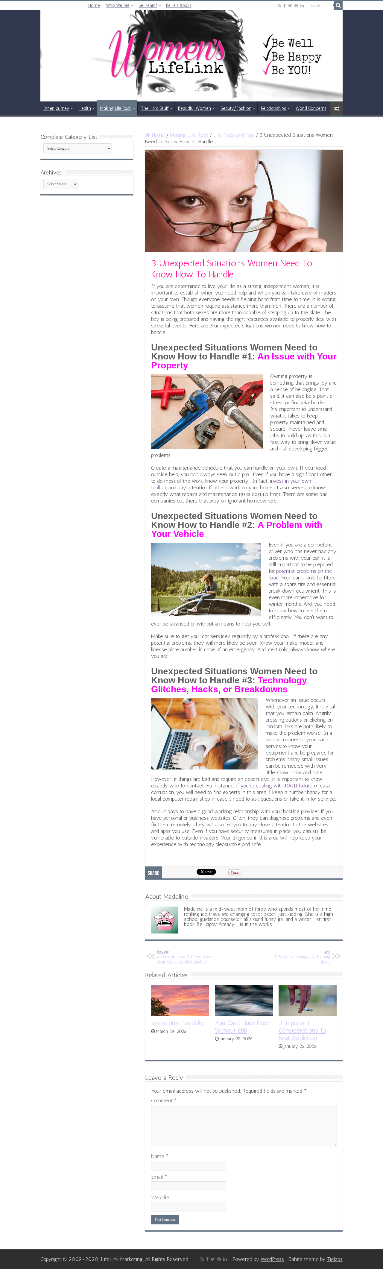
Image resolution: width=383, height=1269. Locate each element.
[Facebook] (284, 5)
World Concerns (311, 108)
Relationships (273, 108)
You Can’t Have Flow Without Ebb (242, 1026)
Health (85, 108)
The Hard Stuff (154, 108)
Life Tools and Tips (233, 135)
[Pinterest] (296, 5)
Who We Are (118, 5)
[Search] (338, 5)
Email (159, 1177)
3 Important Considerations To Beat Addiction (302, 1030)
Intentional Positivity (177, 1023)
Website (160, 1197)
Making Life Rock (115, 108)
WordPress (272, 1259)
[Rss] (279, 5)
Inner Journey (56, 108)
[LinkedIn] (302, 5)
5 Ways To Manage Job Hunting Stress (303, 957)
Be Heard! (148, 5)
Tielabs (335, 1259)
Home (94, 5)
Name (160, 1156)
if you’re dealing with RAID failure (274, 785)
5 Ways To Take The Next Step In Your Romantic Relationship (186, 957)
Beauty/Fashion (236, 108)
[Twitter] (290, 5)
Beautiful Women (194, 108)
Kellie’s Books (179, 5)
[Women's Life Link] (191, 55)
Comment (164, 1100)
